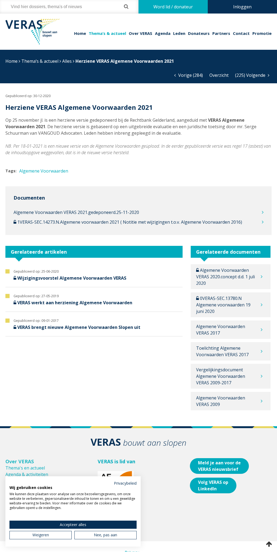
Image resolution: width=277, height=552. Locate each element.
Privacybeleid (125, 483)
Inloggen (242, 7)
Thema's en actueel (25, 468)
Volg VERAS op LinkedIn (213, 485)
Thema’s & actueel (107, 33)
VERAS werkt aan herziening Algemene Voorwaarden (74, 303)
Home (80, 33)
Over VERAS (140, 33)
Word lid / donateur (173, 7)
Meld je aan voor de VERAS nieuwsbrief (219, 466)
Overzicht (219, 75)
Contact (241, 33)
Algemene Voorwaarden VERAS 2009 (220, 401)
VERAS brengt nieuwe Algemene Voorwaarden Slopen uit (78, 327)
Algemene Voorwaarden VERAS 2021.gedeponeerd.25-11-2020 (76, 212)
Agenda (162, 33)
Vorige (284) (190, 75)
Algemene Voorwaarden (43, 171)
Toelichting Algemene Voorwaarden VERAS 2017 (222, 351)
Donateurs (199, 33)
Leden (179, 33)
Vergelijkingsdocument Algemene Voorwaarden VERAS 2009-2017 (220, 376)
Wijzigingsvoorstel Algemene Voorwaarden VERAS (71, 278)
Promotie (262, 33)
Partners (221, 33)
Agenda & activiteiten (26, 474)
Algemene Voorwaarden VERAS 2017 (220, 329)
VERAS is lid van (116, 461)
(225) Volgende (250, 75)
